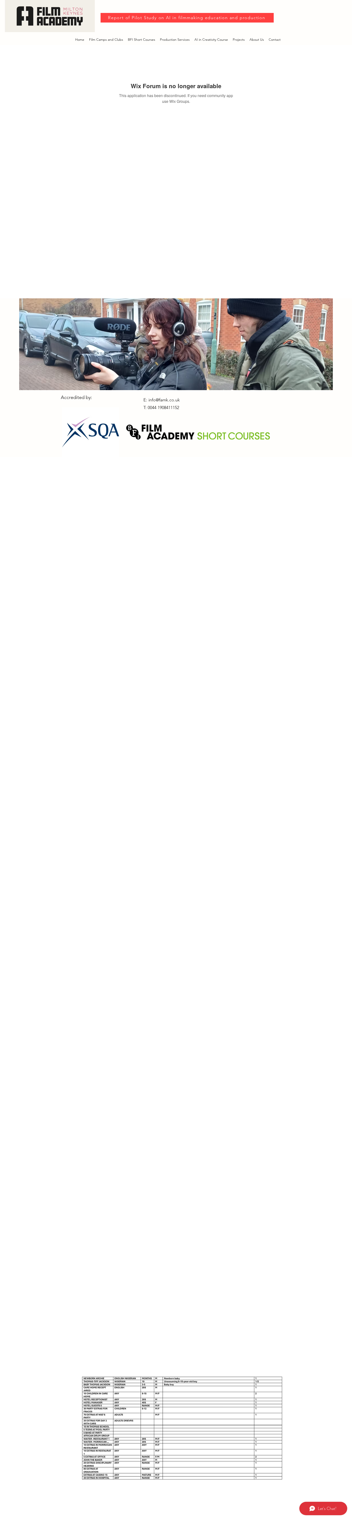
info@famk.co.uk (164, 400)
